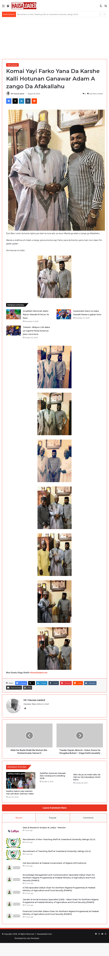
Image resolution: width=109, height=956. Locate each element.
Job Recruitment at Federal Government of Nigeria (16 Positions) (54, 863)
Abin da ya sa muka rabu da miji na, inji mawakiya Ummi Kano (86, 777)
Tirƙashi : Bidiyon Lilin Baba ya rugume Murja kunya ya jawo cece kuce (36, 330)
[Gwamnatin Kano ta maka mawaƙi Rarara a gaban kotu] (63, 314)
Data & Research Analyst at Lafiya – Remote (44, 827)
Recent (19, 817)
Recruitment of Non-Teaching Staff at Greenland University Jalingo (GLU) (59, 839)
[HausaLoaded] (24, 6)
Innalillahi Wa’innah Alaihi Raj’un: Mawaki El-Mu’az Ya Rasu (36, 314)
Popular (52, 817)
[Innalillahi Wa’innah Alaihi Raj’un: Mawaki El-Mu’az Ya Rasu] (13, 314)
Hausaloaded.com (38, 672)
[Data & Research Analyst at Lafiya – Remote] (13, 831)
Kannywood (12, 65)
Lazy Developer (33, 938)
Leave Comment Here (54, 807)
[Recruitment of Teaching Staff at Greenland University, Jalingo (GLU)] (13, 855)
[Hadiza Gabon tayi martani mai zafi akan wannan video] (21, 780)
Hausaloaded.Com (44, 934)
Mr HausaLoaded (17, 94)
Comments (88, 817)
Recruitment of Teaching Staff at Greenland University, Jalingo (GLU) (46, 14)
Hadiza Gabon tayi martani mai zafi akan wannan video (20, 792)
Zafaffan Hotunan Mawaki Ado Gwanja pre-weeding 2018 (53, 775)
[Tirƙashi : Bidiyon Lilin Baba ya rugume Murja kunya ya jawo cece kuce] (13, 331)
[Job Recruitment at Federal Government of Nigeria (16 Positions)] (13, 867)
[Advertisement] (54, 37)
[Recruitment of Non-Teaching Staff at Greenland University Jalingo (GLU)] (13, 843)
